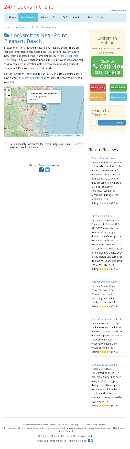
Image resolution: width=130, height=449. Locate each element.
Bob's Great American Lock (106, 319)
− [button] (9, 95)
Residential (119, 87)
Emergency (99, 87)
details (78, 144)
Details (33, 99)
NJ (32, 27)
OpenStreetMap (65, 135)
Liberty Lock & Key (101, 216)
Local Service (28, 17)
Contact (101, 17)
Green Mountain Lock (103, 158)
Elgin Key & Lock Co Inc (104, 364)
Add (90, 17)
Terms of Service (57, 440)
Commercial (119, 97)
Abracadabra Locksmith (104, 281)
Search (44, 17)
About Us (77, 17)
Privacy (71, 440)
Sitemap (82, 440)
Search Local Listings (112, 122)
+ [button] (9, 90)
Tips (55, 17)
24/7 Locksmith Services (59, 435)
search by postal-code (34, 77)
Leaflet (53, 135)
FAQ (65, 17)
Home (12, 17)
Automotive (99, 97)
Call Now (109, 67)
